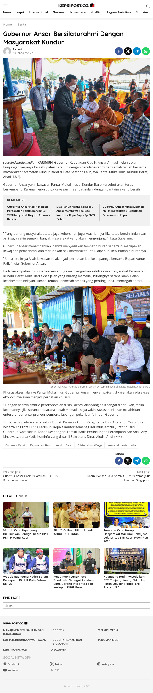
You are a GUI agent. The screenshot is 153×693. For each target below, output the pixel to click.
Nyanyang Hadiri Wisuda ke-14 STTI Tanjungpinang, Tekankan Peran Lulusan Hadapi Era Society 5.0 (125, 582)
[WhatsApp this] (146, 51)
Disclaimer (58, 649)
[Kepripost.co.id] (76, 5)
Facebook (14, 664)
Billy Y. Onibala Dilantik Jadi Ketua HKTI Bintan (73, 532)
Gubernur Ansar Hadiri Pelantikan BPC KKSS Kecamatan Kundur (31, 476)
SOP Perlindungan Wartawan (24, 640)
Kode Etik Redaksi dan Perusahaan (66, 642)
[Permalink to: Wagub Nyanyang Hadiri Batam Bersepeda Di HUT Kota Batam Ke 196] (26, 561)
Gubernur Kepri (15, 445)
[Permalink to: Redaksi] (7, 51)
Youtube (13, 670)
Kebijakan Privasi (15, 649)
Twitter (59, 664)
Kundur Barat (64, 445)
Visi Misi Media (108, 630)
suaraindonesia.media (122, 445)
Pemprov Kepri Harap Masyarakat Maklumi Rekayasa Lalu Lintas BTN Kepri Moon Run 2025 (126, 536)
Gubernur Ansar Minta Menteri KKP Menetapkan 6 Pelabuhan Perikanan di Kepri (123, 211)
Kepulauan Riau (40, 445)
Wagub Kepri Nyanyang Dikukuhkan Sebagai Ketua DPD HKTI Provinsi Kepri (25, 534)
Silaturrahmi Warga (90, 445)
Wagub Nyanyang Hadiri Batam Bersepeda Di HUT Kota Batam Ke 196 (25, 580)
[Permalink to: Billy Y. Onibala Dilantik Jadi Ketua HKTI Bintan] (76, 515)
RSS (57, 670)
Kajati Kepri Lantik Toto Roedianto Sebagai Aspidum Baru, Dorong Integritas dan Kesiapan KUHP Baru (73, 582)
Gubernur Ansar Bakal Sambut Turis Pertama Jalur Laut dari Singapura (117, 476)
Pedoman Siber (108, 640)
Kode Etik (57, 630)
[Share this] (119, 51)
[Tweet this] (128, 51)
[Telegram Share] (137, 51)
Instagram (108, 664)
